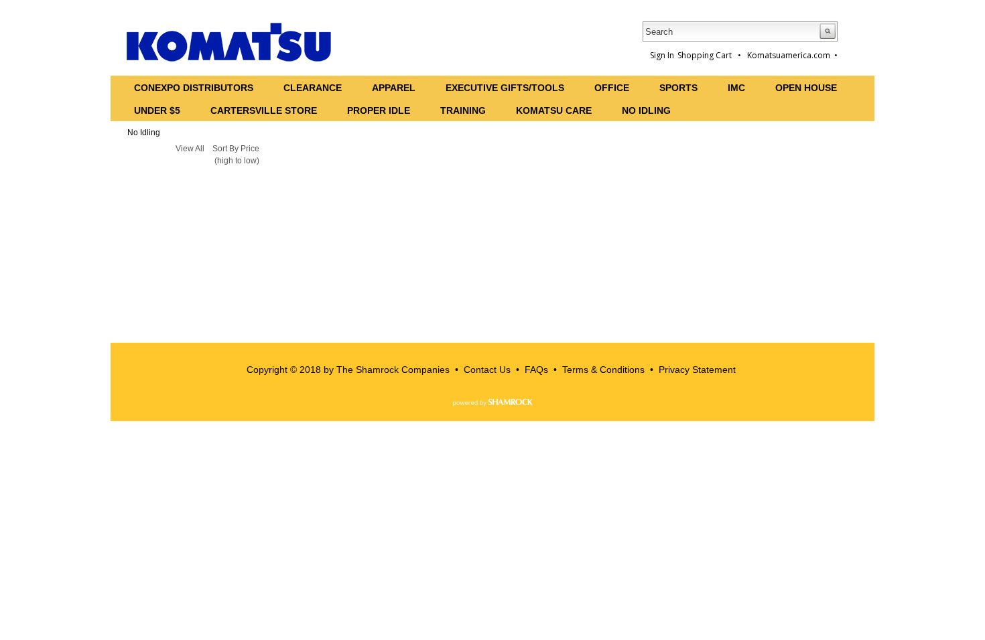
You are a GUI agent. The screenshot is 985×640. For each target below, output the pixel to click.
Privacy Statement (697, 369)
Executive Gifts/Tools (505, 87)
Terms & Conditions (603, 369)
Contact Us (487, 369)
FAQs (536, 369)
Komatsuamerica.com (788, 55)
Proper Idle (378, 110)
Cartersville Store (263, 110)
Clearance (312, 87)
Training (463, 110)
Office (611, 87)
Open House (806, 87)
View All (190, 148)
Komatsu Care (554, 110)
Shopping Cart (705, 55)
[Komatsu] (229, 42)
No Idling (646, 110)
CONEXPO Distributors (193, 87)
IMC (736, 87)
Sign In (662, 55)
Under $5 (157, 110)
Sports (678, 87)
